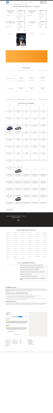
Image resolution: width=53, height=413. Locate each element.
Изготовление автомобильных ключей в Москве (18, 4)
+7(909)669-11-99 (30, 343)
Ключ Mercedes (25, 4)
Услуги (11, 4)
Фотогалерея (21, 341)
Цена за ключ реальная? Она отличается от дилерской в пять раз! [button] (32, 267)
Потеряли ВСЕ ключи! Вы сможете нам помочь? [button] (28, 276)
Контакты (31, 2)
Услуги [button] (26, 2)
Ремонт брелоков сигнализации (7, 343)
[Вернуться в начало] (8, 2)
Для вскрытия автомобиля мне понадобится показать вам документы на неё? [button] (32, 279)
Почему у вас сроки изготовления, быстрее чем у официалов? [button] (31, 265)
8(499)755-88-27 (43, 1)
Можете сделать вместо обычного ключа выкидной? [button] (29, 269)
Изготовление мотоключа (15, 343)
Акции (20, 342)
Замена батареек (7, 340)
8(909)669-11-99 (43, 3)
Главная (22, 2)
